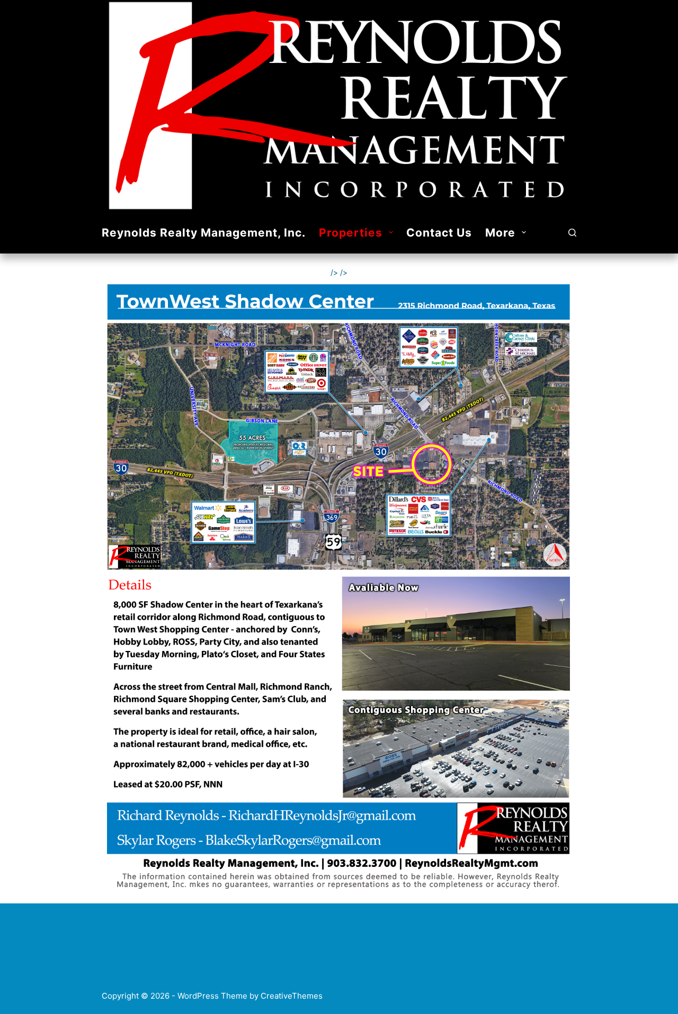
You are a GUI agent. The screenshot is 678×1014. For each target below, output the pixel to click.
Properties (350, 232)
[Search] (572, 233)
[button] (391, 232)
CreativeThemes (292, 996)
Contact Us (439, 232)
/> (334, 272)
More (500, 232)
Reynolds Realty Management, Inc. (204, 232)
